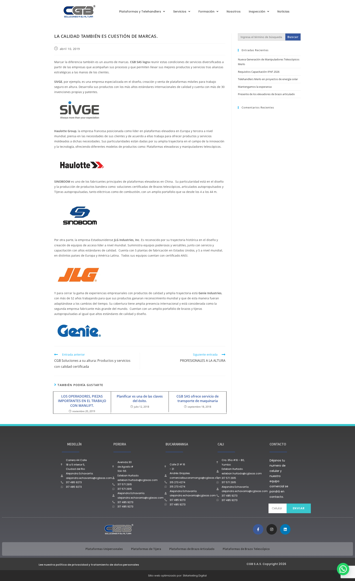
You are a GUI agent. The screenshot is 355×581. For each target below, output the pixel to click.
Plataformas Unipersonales (104, 549)
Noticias (283, 11)
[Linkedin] (285, 529)
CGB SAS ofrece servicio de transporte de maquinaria (197, 398)
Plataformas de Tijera (146, 549)
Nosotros (234, 11)
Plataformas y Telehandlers (140, 11)
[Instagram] (271, 529)
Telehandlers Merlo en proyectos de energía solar (268, 79)
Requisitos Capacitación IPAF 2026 (258, 72)
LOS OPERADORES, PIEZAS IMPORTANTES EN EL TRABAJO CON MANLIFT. (82, 401)
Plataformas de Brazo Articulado (191, 549)
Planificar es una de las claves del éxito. (140, 398)
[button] (343, 569)
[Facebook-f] (258, 529)
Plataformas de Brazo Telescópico (246, 549)
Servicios (179, 11)
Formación (206, 11)
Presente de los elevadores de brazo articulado (266, 94)
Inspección (257, 11)
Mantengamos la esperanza (255, 87)
